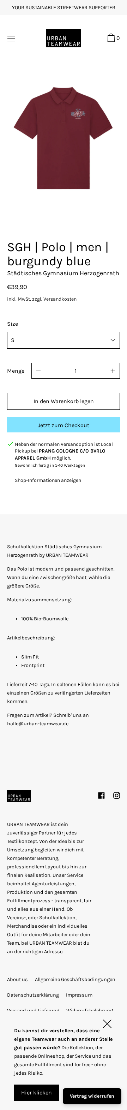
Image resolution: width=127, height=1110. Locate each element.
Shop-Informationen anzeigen (48, 480)
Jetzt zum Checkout (63, 425)
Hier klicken (36, 1092)
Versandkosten (60, 299)
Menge (15, 370)
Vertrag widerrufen (92, 1096)
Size (12, 323)
